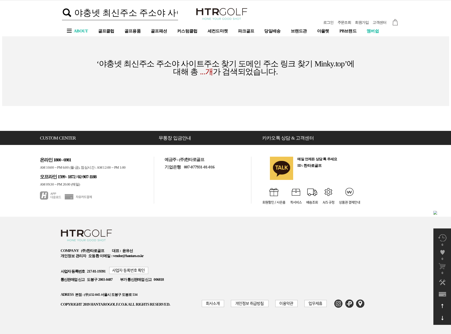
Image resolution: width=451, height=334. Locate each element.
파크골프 (246, 31)
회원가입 (362, 22)
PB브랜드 (348, 31)
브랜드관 (299, 31)
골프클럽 (106, 31)
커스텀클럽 (187, 31)
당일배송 (272, 31)
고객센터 (379, 22)
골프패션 (159, 31)
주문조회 (344, 22)
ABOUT (81, 31)
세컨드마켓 (218, 31)
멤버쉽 (373, 31)
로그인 (328, 22)
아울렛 (323, 31)
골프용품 (132, 31)
